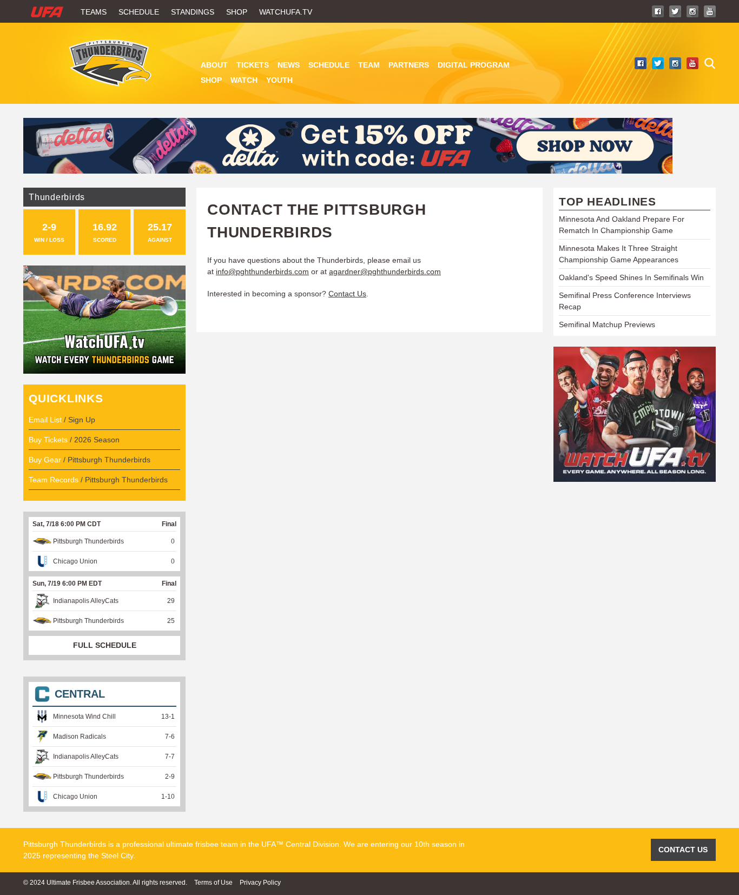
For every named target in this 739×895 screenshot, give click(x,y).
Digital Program (474, 65)
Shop (236, 12)
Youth (279, 80)
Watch (244, 80)
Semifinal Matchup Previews (607, 324)
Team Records (53, 479)
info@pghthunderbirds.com (262, 271)
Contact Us (347, 293)
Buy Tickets (48, 439)
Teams (94, 12)
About (214, 65)
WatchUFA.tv (285, 12)
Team (369, 65)
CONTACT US (683, 849)
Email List (45, 419)
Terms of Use (213, 882)
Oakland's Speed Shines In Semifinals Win (631, 277)
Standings (192, 12)
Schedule (138, 12)
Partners (408, 65)
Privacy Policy (260, 882)
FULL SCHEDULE (104, 645)
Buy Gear (45, 459)
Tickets (252, 65)
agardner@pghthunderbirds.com (385, 271)
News (289, 65)
